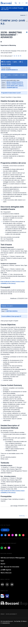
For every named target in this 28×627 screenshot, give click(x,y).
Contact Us (22, 15)
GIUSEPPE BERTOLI (12, 87)
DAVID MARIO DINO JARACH (15, 86)
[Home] (6, 3)
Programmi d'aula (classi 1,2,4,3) (11, 92)
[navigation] (14, 8)
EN (19, 3)
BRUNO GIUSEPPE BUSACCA (9, 70)
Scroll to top (22, 515)
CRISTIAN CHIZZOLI (12, 311)
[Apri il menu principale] (26, 3)
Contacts (5, 530)
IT (22, 3)
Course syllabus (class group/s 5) (11, 316)
